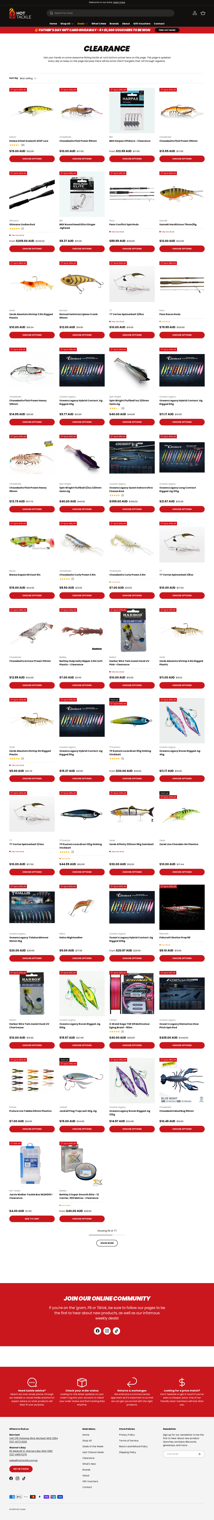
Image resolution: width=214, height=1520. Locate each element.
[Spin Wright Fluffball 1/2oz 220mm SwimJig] (82, 457)
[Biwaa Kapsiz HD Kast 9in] (32, 544)
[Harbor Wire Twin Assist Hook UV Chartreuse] (32, 993)
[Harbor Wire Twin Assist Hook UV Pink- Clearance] (132, 631)
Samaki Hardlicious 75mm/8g (178, 224)
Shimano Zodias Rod (22, 224)
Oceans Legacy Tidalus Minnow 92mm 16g (28, 939)
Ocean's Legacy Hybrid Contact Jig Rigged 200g (131, 939)
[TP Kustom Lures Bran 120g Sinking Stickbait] (82, 814)
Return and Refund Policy (133, 1446)
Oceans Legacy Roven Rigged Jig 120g (129, 1112)
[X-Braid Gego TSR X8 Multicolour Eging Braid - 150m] (132, 993)
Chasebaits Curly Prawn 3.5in (77, 574)
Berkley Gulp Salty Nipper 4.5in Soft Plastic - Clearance (80, 662)
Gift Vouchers (141, 23)
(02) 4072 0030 (18, 1441)
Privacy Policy (127, 1434)
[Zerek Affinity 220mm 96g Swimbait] (132, 814)
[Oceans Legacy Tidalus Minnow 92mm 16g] (32, 907)
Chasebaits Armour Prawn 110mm (30, 661)
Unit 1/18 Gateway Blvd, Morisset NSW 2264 (33, 1438)
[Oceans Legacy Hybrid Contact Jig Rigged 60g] (182, 370)
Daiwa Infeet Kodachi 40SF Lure (28, 141)
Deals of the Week (92, 1446)
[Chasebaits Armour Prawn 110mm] (32, 631)
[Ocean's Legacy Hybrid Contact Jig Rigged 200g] (132, 907)
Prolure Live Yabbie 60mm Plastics (30, 1111)
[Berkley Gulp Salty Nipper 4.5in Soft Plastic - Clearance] (82, 631)
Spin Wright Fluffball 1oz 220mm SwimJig (129, 402)
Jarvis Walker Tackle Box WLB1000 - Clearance (31, 1196)
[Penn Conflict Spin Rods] (132, 194)
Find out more (167, 30)
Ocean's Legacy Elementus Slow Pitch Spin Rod (179, 1025)
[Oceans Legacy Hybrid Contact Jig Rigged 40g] (82, 370)
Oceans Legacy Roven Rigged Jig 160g (79, 1025)
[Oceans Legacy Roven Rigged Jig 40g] (182, 720)
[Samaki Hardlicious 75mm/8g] (182, 194)
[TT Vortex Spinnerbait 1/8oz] (182, 544)
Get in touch (21, 1468)
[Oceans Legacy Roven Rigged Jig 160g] (82, 993)
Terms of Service (128, 1440)
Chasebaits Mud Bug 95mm (176, 1111)
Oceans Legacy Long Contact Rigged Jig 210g (177, 489)
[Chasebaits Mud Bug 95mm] (182, 1080)
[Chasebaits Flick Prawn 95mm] (82, 110)
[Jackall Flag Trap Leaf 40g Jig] (82, 1080)
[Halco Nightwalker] (82, 907)
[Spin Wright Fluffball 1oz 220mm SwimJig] (132, 370)
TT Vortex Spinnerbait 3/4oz (26, 844)
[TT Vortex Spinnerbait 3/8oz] (132, 284)
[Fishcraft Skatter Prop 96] (182, 907)
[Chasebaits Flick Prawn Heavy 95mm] (32, 457)
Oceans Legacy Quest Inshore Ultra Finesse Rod (131, 489)
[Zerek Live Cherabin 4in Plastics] (182, 814)
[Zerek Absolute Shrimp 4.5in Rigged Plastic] (182, 631)
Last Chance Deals (93, 1452)
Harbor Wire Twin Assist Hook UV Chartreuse (29, 1025)
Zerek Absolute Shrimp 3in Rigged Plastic (30, 752)
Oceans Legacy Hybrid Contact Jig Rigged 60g (180, 402)
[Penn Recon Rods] (182, 284)
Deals (80, 23)
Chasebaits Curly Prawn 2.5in (127, 574)
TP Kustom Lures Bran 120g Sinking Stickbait (80, 846)
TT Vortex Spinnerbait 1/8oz (176, 574)
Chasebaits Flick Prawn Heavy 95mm (28, 489)
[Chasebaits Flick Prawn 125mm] (182, 110)
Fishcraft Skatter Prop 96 (174, 937)
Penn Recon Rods (169, 314)
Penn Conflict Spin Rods (124, 224)
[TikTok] (116, 1331)
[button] (203, 13)
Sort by (13, 78)
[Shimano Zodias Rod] (32, 194)
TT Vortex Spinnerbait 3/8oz (126, 314)
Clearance (88, 1458)
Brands (114, 23)
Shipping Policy (127, 1452)
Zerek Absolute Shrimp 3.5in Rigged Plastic (31, 316)
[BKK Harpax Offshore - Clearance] (132, 110)
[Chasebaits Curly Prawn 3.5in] (82, 544)
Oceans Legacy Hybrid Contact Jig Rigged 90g (80, 752)
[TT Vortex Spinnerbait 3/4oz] (32, 814)
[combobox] (110, 13)
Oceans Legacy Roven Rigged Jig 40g (179, 752)
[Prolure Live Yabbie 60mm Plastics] (32, 1080)
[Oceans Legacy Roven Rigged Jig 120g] (132, 1080)
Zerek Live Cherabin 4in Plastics (178, 844)
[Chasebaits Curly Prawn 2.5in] (132, 544)
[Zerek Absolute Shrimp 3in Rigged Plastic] (32, 720)
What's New (99, 23)
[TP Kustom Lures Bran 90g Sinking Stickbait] (132, 720)
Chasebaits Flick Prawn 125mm (178, 141)
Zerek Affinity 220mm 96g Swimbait (131, 844)
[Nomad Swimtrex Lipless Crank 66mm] (82, 284)
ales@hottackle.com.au (24, 1460)
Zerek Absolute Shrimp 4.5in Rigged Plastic (181, 662)
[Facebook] (97, 1331)
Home (53, 23)
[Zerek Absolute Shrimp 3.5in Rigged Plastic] (32, 284)
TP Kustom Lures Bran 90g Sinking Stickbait (130, 752)
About (126, 23)
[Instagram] (107, 1331)
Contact (159, 23)
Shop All (65, 23)
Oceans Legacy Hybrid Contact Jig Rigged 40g (80, 402)
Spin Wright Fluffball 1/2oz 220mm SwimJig (80, 489)
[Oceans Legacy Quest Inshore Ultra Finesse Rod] (132, 457)
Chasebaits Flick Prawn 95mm (78, 141)
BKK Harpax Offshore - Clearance (129, 141)
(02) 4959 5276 (18, 1454)
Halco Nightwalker (71, 937)
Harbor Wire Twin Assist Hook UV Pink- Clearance (129, 662)
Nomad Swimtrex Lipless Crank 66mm (78, 316)
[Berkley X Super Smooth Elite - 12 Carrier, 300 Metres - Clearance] (82, 1164)
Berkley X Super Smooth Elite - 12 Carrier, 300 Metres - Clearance (79, 1196)
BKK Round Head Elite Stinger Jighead (77, 226)
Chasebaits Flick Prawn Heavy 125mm (28, 402)
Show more (107, 1243)
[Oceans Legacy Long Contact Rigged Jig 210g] (182, 457)
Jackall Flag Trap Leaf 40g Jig (78, 1111)
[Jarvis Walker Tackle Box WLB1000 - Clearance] (32, 1164)
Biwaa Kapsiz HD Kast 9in (24, 574)
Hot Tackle (20, 1509)
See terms (126, 2)
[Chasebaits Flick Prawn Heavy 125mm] (32, 370)
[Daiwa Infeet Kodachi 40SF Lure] (32, 110)
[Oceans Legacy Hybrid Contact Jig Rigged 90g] (82, 720)
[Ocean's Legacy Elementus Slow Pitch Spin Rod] (182, 993)
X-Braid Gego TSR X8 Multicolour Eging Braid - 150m (129, 1025)
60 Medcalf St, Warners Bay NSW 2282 (31, 1451)
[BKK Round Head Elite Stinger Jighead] (82, 194)
